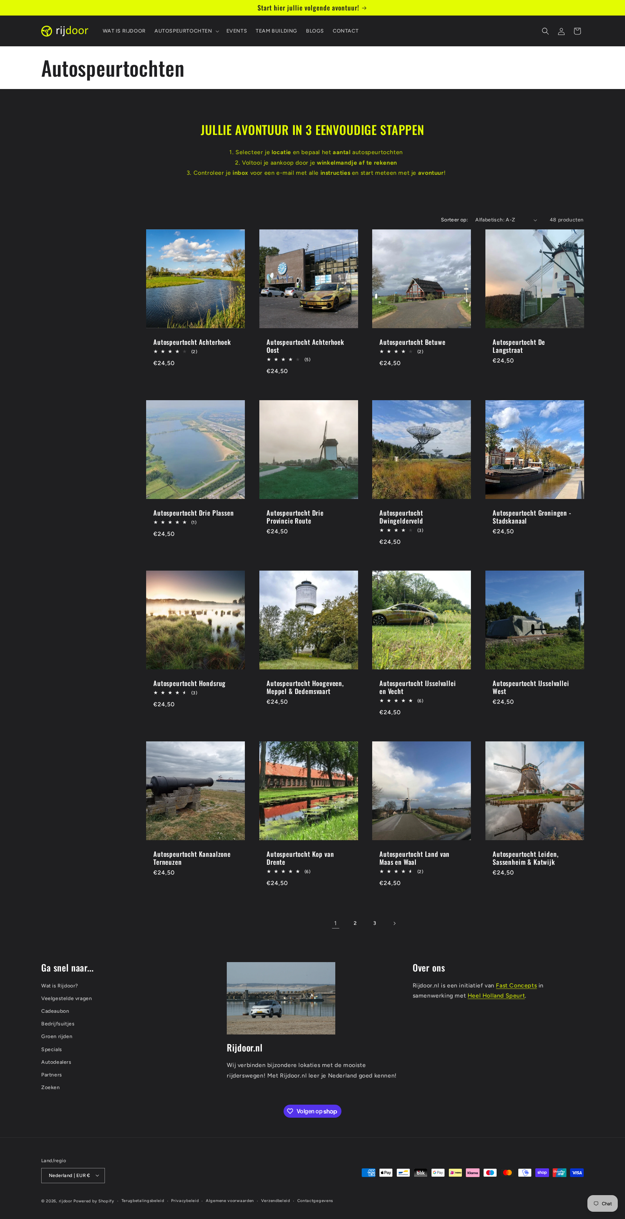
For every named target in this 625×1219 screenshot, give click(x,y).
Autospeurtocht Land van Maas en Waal (414, 857)
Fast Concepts (516, 985)
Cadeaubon (55, 1011)
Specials (51, 1049)
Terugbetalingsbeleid (143, 1200)
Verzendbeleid (275, 1200)
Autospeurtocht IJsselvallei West (531, 687)
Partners (51, 1074)
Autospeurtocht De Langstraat (519, 346)
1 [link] (335, 923)
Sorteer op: (454, 220)
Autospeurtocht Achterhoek (192, 342)
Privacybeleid (185, 1200)
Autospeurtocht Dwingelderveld (401, 516)
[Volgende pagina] (394, 923)
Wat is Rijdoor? (59, 985)
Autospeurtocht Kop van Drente (300, 857)
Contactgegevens (315, 1200)
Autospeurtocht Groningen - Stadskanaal (532, 516)
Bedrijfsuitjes (58, 1024)
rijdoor (65, 1200)
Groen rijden (56, 1036)
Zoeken (50, 1087)
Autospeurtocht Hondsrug (189, 683)
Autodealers (56, 1062)
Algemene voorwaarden (230, 1200)
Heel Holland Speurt (496, 995)
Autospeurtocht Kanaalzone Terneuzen (192, 857)
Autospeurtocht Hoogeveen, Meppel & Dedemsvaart (305, 687)
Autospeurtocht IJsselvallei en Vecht (417, 687)
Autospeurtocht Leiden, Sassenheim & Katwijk (525, 857)
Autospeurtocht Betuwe (412, 342)
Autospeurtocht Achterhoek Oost (305, 346)
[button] (186, 31)
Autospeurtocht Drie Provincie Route (295, 516)
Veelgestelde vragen (66, 998)
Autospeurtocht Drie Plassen (193, 512)
